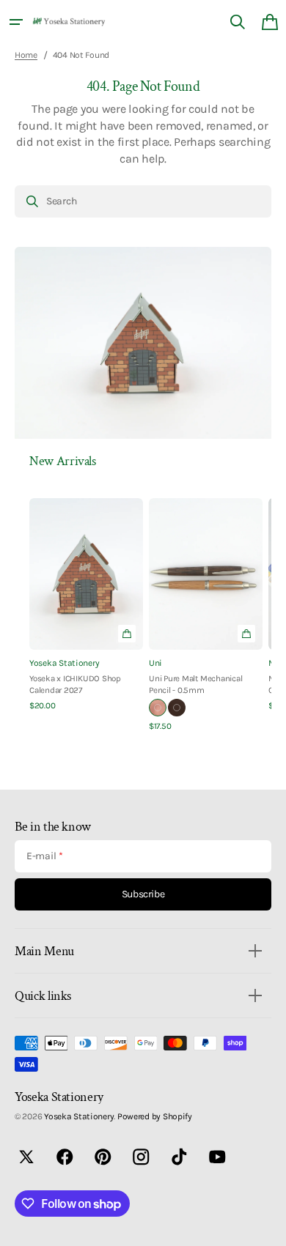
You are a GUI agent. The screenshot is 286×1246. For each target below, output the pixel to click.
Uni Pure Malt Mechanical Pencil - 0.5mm (195, 684)
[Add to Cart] (127, 634)
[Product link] (86, 605)
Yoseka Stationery (64, 663)
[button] (16, 22)
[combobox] (143, 201)
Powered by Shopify (154, 1116)
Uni (155, 663)
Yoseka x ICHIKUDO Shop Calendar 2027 (75, 684)
